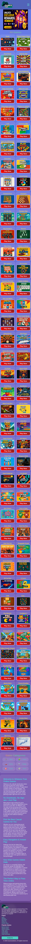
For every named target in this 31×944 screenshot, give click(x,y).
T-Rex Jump (4, 930)
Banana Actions (5, 926)
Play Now (7, 49)
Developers (4, 919)
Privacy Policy (5, 923)
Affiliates (4, 918)
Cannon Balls (5, 933)
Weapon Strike (5, 928)
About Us (4, 921)
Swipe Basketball (6, 934)
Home (3, 917)
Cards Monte (5, 931)
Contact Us (4, 922)
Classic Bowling (5, 929)
